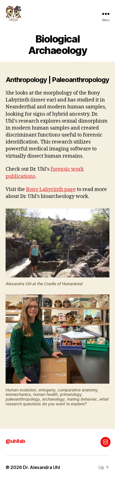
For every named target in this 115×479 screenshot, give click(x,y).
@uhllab (15, 441)
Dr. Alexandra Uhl (41, 467)
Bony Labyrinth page (51, 189)
